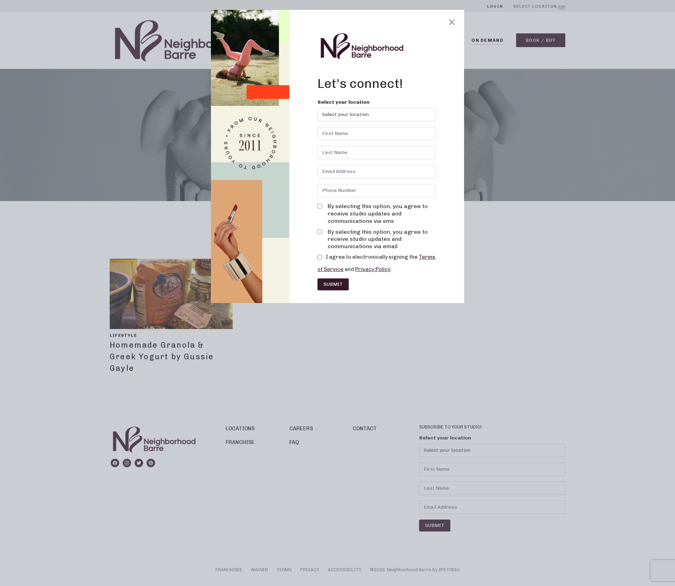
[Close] (451, 22)
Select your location (343, 102)
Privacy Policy (373, 269)
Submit (333, 284)
